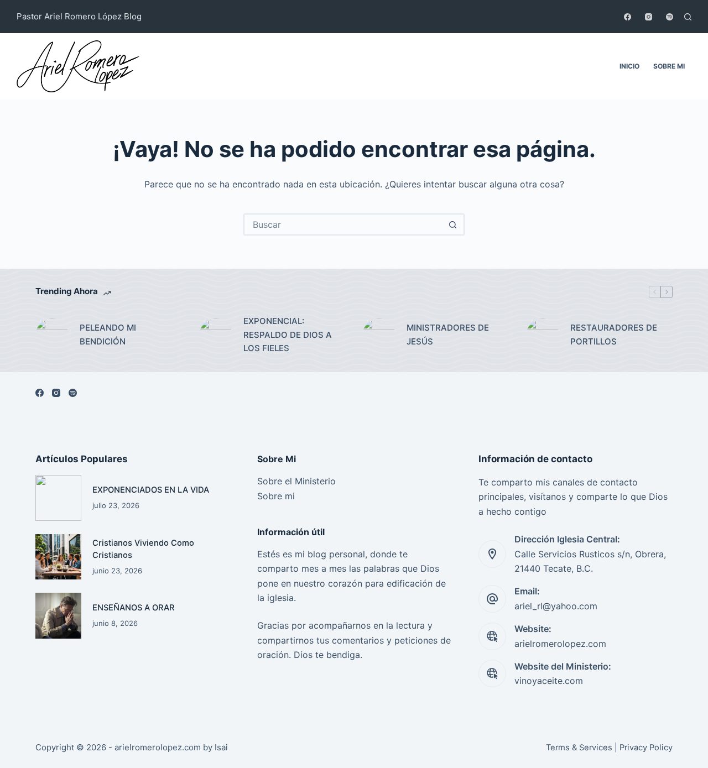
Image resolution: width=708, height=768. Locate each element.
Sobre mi (669, 66)
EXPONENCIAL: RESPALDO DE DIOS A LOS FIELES (287, 335)
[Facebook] (627, 16)
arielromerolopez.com (560, 643)
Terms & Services (579, 748)
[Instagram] (648, 16)
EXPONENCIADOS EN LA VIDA (150, 490)
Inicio (629, 66)
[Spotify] (669, 16)
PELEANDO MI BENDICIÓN (108, 334)
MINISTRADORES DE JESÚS (448, 334)
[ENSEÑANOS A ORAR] (58, 616)
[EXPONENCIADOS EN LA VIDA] (58, 498)
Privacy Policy (646, 748)
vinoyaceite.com (548, 680)
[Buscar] (687, 16)
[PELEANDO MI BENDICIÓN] (52, 335)
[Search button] (452, 224)
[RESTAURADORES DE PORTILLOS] (542, 335)
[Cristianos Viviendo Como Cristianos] (58, 557)
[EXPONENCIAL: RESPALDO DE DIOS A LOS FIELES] (215, 335)
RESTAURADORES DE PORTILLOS (613, 334)
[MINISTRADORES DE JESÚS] (378, 335)
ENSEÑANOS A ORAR (133, 608)
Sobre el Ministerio (296, 481)
